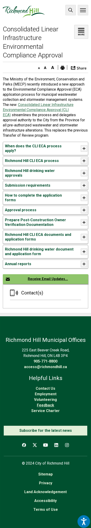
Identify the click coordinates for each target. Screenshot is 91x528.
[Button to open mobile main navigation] (83, 10)
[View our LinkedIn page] (56, 445)
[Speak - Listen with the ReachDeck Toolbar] (83, 521)
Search (70, 10)
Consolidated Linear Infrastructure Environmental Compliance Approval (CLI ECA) (38, 109)
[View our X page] (34, 445)
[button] (79, 67)
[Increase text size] (52, 66)
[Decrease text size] (37, 66)
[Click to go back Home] (24, 12)
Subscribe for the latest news (45, 430)
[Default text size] (45, 66)
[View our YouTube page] (45, 445)
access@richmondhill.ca (45, 367)
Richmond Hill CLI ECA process (32, 160)
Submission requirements (28, 185)
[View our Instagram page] (67, 445)
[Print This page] (62, 67)
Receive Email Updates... (48, 279)
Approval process (21, 210)
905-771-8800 (45, 361)
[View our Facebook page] (24, 445)
